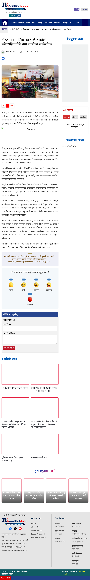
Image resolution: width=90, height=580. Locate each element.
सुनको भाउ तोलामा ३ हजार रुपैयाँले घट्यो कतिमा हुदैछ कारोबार (44, 389)
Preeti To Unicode (38, 534)
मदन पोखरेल (76, 526)
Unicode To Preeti (38, 537)
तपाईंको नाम (7, 324)
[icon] (5, 23)
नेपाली (77, 9)
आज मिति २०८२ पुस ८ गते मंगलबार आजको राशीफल (78, 495)
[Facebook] (10, 528)
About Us (35, 527)
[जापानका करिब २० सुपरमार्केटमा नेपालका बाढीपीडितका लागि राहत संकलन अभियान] (15, 407)
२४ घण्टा (67, 117)
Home (33, 523)
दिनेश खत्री (58, 534)
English (85, 9)
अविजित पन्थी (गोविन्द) (79, 534)
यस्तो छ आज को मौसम (39, 457)
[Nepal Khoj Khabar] (15, 6)
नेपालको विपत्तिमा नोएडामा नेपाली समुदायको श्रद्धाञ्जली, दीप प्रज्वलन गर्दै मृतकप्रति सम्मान (44, 424)
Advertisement (37, 530)
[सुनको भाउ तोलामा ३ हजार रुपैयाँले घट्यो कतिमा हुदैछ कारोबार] (44, 374)
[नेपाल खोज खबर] (3, 52)
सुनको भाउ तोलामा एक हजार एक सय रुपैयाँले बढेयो (11, 495)
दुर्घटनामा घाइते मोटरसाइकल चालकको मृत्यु (12, 459)
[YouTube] (20, 528)
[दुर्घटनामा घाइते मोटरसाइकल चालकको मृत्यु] (15, 444)
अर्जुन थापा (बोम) (60, 541)
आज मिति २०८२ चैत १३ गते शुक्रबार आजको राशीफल (56, 495)
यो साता (75, 117)
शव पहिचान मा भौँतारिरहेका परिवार (15, 388)
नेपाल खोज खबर (10, 52)
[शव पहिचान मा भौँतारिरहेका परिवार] (15, 374)
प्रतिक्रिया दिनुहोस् (9, 347)
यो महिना (83, 117)
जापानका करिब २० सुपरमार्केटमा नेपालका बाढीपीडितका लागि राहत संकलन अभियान (14, 424)
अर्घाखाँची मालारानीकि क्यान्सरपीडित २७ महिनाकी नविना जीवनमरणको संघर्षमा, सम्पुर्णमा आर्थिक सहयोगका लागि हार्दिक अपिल (34, 489)
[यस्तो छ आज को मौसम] (44, 444)
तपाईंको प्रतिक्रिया (9, 333)
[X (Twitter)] (15, 528)
